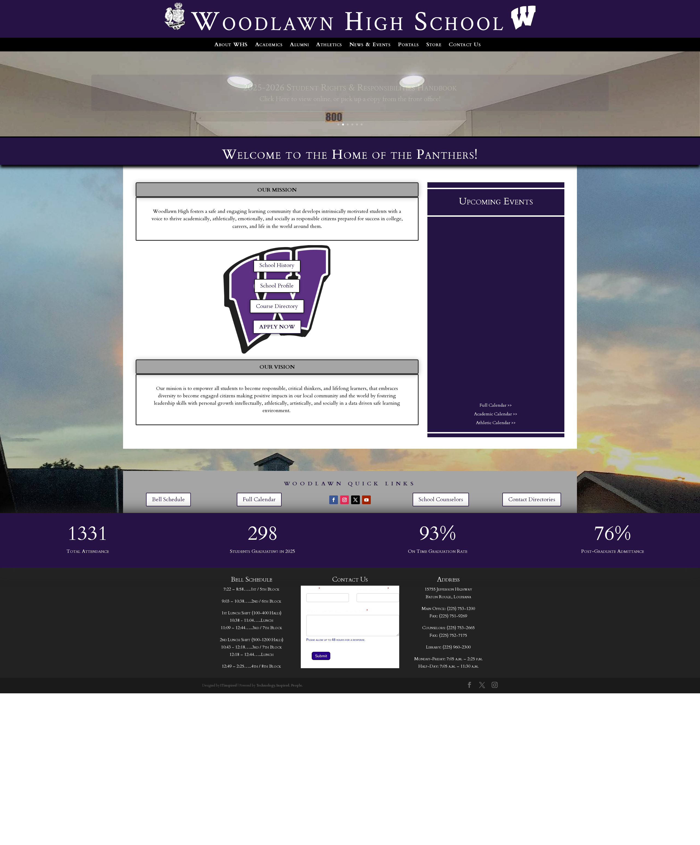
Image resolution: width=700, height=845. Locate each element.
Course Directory (277, 306)
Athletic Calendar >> (496, 423)
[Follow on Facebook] (333, 499)
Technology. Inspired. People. (279, 685)
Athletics (329, 44)
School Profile (277, 285)
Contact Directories (531, 499)
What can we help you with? (337, 611)
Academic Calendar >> (495, 414)
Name (313, 589)
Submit (321, 656)
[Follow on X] (355, 499)
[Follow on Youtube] (366, 499)
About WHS (231, 44)
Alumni (299, 44)
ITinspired (228, 685)
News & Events (370, 44)
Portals (408, 44)
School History (276, 265)
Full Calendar (259, 499)
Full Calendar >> (496, 405)
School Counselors (441, 499)
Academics (269, 44)
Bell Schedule (168, 499)
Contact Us (465, 44)
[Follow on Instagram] (344, 499)
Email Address (373, 589)
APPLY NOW (277, 326)
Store (434, 44)
